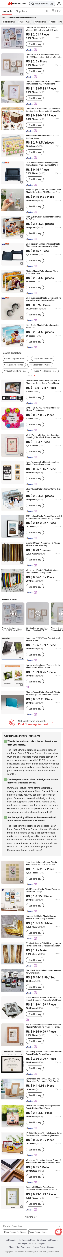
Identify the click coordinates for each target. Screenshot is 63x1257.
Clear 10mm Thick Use (43, 490)
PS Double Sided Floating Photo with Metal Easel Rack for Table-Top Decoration (43, 944)
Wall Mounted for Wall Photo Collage (43, 890)
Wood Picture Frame (38, 1232)
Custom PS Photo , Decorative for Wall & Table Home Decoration (41, 1188)
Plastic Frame (9, 22)
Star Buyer (22, 1243)
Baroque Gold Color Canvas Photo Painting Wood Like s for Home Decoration (41, 917)
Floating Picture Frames (40, 364)
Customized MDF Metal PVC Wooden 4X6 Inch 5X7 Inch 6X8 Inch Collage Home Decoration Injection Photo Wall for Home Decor (41, 28)
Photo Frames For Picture (15, 1232)
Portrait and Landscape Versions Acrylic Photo (43, 666)
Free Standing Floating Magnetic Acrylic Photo (43, 1107)
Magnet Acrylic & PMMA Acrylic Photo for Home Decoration (43, 693)
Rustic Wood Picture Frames (46, 370)
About (11, 1247)
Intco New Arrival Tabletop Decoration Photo (42, 463)
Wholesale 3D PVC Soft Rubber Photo (42, 409)
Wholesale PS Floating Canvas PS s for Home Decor (43, 1161)
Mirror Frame (40, 22)
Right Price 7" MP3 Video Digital (43, 639)
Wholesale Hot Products (47, 1240)
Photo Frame (24, 22)
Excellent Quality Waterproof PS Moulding (43, 544)
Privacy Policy (39, 1247)
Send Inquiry (35, 44)
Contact (50, 1247)
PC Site (32, 1243)
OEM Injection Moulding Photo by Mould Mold (42, 163)
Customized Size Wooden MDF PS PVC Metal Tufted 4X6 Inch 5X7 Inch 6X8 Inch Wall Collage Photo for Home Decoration (43, 55)
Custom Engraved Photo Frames (16, 358)
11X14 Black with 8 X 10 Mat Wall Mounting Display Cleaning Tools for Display (44, 517)
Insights (41, 1243)
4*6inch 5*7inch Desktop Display (42, 136)
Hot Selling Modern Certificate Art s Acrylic (44, 1052)
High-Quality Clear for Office (43, 218)
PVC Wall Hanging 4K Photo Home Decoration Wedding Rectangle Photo (44, 1134)
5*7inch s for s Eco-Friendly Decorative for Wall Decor (43, 998)
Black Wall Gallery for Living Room (43, 971)
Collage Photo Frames (13, 364)
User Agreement (23, 1247)
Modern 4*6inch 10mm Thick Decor (42, 272)
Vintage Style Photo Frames (16, 370)
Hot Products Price (27, 1240)
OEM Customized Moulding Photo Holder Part (43, 299)
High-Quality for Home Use (42, 326)
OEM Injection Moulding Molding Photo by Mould (43, 245)
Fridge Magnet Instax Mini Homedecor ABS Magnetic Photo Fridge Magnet (43, 191)
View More (30, 1216)
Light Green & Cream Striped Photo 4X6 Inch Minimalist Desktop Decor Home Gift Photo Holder (43, 863)
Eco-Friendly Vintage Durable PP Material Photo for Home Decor (43, 1025)
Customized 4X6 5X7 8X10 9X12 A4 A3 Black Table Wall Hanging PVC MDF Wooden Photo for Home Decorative (42, 1080)
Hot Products (10, 1240)
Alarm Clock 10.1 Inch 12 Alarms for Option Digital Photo (43, 382)
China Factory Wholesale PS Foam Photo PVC (43, 82)
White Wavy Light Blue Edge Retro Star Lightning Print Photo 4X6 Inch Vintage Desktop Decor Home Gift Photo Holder (43, 436)
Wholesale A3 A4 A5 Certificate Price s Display (42, 571)
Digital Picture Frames (43, 358)
